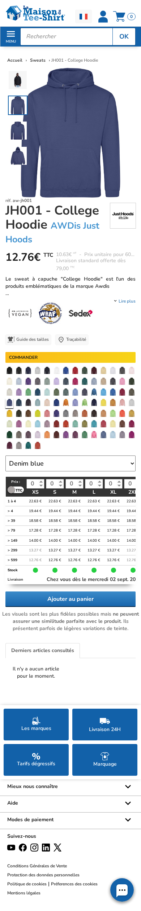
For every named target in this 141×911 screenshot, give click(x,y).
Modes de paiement (30, 819)
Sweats (38, 60)
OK (124, 36)
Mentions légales (23, 893)
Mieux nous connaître (32, 786)
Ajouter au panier (70, 599)
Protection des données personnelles (43, 875)
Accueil (14, 60)
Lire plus (127, 301)
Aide (12, 803)
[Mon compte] (103, 16)
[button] (122, 890)
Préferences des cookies (74, 884)
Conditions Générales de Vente (37, 866)
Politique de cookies (27, 884)
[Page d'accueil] (35, 13)
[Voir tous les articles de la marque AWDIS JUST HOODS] (123, 215)
